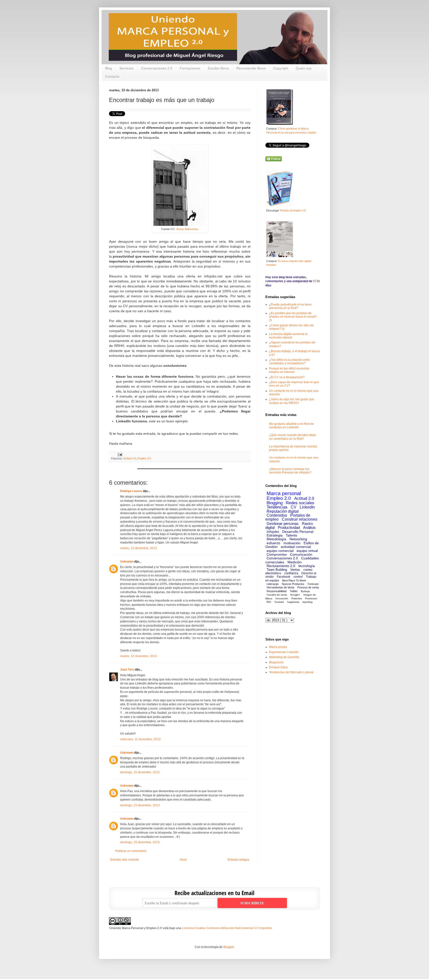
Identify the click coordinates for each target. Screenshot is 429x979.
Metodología (276, 539)
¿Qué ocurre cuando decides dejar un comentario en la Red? (292, 436)
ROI (269, 602)
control (298, 576)
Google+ (295, 594)
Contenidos (277, 515)
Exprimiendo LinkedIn (284, 652)
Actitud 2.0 (129, 458)
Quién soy (304, 68)
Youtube (279, 602)
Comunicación (301, 554)
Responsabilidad (276, 591)
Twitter (294, 591)
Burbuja (305, 591)
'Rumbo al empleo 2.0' (293, 210)
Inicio (183, 859)
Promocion (311, 598)
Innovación (282, 598)
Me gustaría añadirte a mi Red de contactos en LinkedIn (291, 425)
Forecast (313, 583)
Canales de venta (277, 594)
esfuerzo (273, 543)
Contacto (112, 76)
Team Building (277, 570)
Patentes (296, 598)
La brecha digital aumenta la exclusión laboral (288, 335)
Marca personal (284, 493)
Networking (298, 539)
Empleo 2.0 (144, 458)
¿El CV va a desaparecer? (287, 377)
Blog (108, 68)
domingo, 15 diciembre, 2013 (140, 772)
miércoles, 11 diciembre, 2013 (140, 739)
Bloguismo (276, 662)
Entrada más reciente (124, 859)
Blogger (228, 947)
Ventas (295, 570)
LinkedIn (307, 507)
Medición (294, 562)
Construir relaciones (299, 519)
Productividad (289, 527)
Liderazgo (273, 583)
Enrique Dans (278, 667)
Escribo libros (218, 68)
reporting (307, 602)
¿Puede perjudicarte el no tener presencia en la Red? (290, 306)
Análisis (309, 527)
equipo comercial (280, 551)
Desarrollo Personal (297, 532)
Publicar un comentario (130, 851)
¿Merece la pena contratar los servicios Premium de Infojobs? (290, 470)
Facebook (283, 576)
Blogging (275, 503)
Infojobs (273, 532)
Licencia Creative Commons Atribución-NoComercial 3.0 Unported (227, 928)
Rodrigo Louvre (131, 491)
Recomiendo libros (251, 68)
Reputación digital (283, 511)
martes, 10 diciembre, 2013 (138, 548)
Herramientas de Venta (280, 587)
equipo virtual (307, 551)
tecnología (306, 566)
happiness (293, 602)
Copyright (280, 68)
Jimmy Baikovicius (187, 229)
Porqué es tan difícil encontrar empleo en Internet (289, 370)
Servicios (126, 68)
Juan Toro (127, 669)
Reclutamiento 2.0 (281, 566)
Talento (291, 535)
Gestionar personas (283, 523)
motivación (292, 543)
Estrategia (275, 535)
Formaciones (190, 68)
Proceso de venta (308, 587)
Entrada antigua (238, 859)
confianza (291, 573)
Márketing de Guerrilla (284, 657)
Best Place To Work (294, 580)
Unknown (126, 561)
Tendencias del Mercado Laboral (291, 672)
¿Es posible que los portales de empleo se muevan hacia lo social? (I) (293, 316)
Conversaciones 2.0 (156, 68)
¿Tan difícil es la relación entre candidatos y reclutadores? (289, 361)
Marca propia (278, 647)
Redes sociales (300, 503)
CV (293, 507)
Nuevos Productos (293, 583)
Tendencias (277, 507)
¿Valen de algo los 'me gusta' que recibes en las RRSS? (291, 401)
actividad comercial (296, 547)
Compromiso (277, 554)
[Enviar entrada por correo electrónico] (119, 454)
